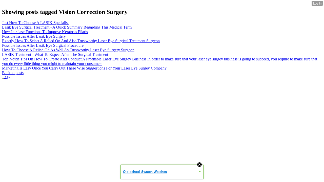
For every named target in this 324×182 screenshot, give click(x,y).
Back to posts (13, 73)
